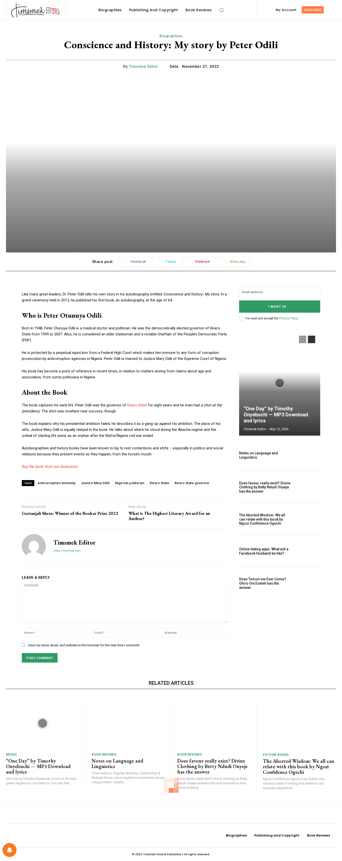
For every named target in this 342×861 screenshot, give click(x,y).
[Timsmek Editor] (34, 546)
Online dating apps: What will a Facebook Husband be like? (263, 551)
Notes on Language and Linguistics (117, 764)
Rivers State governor (192, 483)
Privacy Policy (288, 318)
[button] (221, 10)
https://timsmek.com (66, 550)
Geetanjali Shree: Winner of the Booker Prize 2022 (70, 513)
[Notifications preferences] (10, 850)
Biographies (171, 36)
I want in (277, 306)
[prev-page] (302, 339)
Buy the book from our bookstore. (50, 466)
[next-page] (311, 339)
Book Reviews (104, 754)
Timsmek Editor (143, 66)
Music (11, 754)
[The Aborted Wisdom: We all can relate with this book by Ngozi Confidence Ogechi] (308, 519)
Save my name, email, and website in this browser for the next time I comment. (84, 645)
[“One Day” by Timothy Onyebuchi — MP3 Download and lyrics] (279, 383)
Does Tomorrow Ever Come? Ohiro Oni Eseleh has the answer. (262, 583)
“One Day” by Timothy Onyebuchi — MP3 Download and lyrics (276, 415)
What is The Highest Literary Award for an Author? (169, 516)
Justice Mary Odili (95, 483)
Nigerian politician (129, 483)
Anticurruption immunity (57, 483)
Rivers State (137, 405)
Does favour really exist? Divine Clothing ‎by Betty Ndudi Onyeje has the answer (264, 487)
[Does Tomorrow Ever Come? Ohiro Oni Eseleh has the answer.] (308, 583)
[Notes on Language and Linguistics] (308, 455)
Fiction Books (276, 754)
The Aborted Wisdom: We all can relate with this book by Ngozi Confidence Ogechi (262, 519)
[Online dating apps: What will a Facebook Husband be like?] (308, 551)
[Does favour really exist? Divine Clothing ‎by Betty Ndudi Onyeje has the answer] (308, 487)
